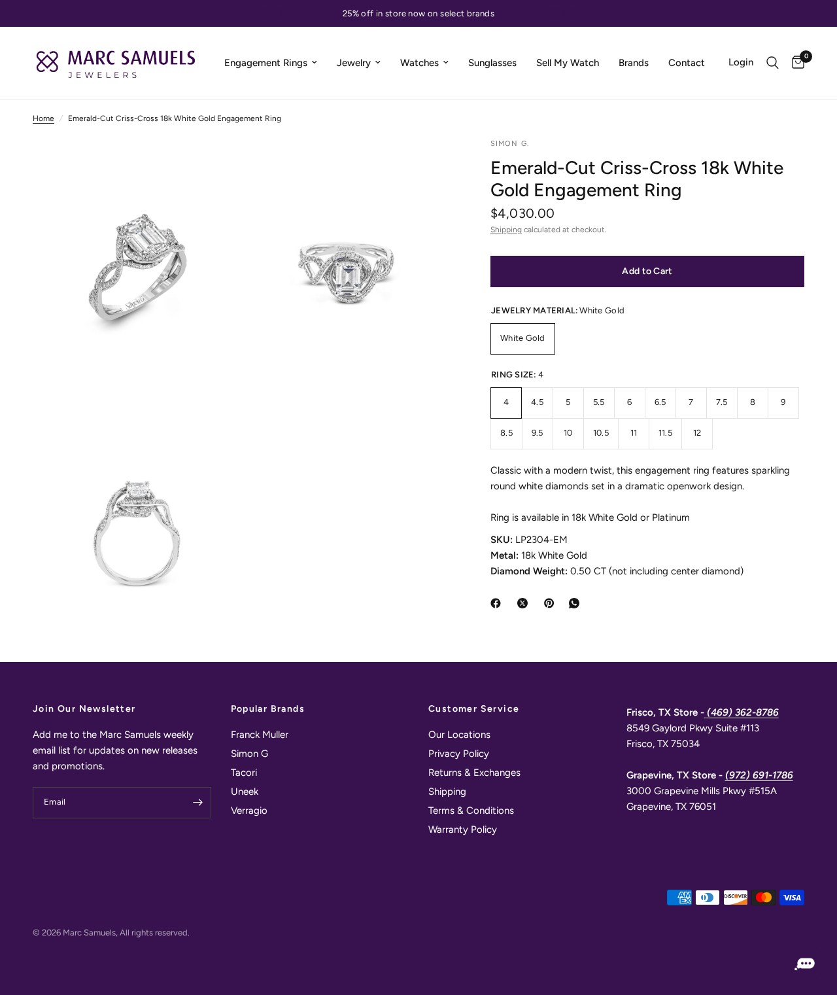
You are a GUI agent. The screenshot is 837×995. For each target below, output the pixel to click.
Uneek (244, 791)
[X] (525, 603)
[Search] (772, 63)
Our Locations (459, 735)
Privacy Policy (458, 753)
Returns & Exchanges (474, 772)
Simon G (249, 753)
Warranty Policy (462, 829)
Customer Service (473, 709)
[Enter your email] (198, 802)
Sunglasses (492, 63)
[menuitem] (270, 62)
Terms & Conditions (471, 810)
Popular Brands (268, 709)
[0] (794, 63)
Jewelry (354, 63)
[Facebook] (498, 603)
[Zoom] (213, 165)
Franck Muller (259, 735)
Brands (634, 63)
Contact (686, 63)
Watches (419, 63)
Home (43, 118)
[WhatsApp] (577, 603)
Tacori (244, 772)
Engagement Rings (265, 63)
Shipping (506, 229)
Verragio (249, 810)
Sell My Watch (567, 63)
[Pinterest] (552, 603)
